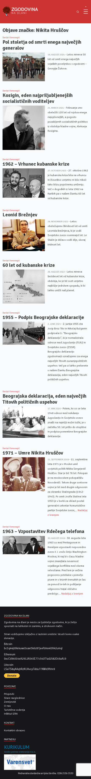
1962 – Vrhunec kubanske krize (36, 164)
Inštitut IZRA (11, 713)
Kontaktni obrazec (14, 730)
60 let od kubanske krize (29, 265)
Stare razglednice (14, 698)
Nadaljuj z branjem (72, 593)
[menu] (85, 11)
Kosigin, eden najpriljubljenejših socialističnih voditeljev (38, 98)
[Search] (77, 11)
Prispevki (9, 694)
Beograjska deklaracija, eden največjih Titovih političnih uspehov (44, 399)
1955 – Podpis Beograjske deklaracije (43, 317)
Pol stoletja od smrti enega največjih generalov (42, 45)
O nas (7, 706)
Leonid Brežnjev (20, 215)
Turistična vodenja (14, 710)
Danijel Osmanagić (11, 37)
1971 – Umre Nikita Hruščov (33, 453)
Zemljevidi (10, 701)
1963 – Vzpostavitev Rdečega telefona (43, 531)
